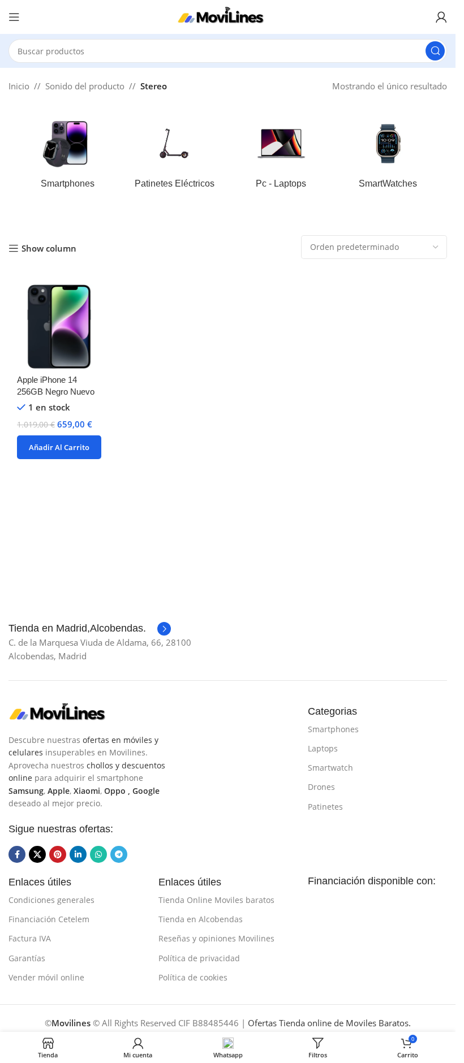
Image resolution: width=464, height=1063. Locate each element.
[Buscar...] (435, 51)
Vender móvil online (46, 977)
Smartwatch (330, 767)
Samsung (26, 790)
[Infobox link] (89, 629)
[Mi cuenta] (441, 17)
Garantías (26, 958)
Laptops (323, 748)
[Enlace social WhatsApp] (98, 854)
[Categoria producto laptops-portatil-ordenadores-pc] (281, 155)
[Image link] (65, 712)
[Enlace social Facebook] (16, 854)
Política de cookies (192, 977)
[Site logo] (228, 15)
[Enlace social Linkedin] (78, 854)
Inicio (18, 86)
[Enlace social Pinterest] (57, 854)
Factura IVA (29, 938)
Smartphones (333, 729)
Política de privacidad (199, 958)
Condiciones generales (51, 900)
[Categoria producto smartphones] (67, 155)
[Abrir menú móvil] (14, 17)
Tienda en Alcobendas (200, 919)
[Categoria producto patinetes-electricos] (174, 155)
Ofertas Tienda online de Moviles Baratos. (329, 1023)
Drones (321, 786)
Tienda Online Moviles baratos (216, 900)
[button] (59, 447)
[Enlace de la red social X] (37, 854)
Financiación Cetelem (48, 919)
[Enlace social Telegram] (118, 854)
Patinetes (325, 806)
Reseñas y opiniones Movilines (216, 938)
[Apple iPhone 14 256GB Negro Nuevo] (59, 326)
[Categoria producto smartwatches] (388, 155)
